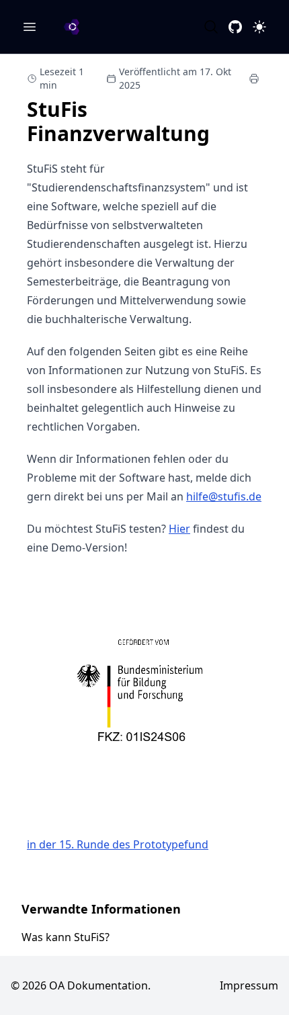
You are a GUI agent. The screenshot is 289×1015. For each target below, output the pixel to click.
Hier (179, 528)
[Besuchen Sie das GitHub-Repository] (235, 27)
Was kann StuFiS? (66, 937)
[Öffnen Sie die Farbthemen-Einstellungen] (259, 27)
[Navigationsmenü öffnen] (30, 27)
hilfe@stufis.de (223, 496)
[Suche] (211, 27)
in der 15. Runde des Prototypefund (117, 844)
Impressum (249, 985)
